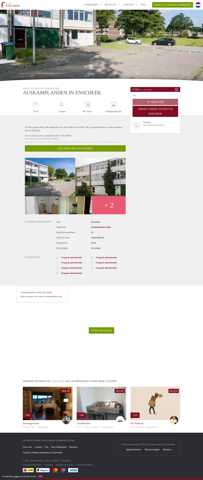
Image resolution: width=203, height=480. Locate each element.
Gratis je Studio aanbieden (172, 4)
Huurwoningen (152, 449)
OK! (41, 476)
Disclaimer (49, 465)
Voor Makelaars (59, 447)
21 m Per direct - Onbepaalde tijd (144, 427)
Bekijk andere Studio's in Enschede (155, 111)
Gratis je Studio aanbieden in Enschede (42, 452)
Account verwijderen (85, 465)
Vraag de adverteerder (71, 257)
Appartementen (133, 449)
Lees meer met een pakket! (75, 148)
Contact (38, 447)
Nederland (66, 461)
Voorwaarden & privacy (32, 465)
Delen (66, 391)
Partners (73, 447)
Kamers (167, 449)
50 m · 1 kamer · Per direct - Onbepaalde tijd (95, 427)
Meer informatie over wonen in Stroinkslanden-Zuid (41, 296)
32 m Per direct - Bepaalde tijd (35, 427)
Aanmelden (90, 4)
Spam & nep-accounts (65, 465)
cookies (16, 476)
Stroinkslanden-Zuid (100, 227)
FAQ (143, 4)
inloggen (110, 4)
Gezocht (128, 4)
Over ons (27, 447)
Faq (46, 447)
